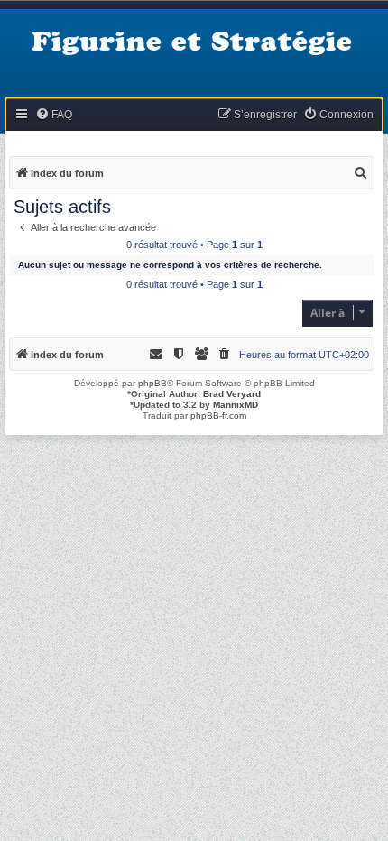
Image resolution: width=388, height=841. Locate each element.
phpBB (152, 383)
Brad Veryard (232, 394)
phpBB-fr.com (218, 415)
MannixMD (235, 405)
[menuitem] (53, 115)
